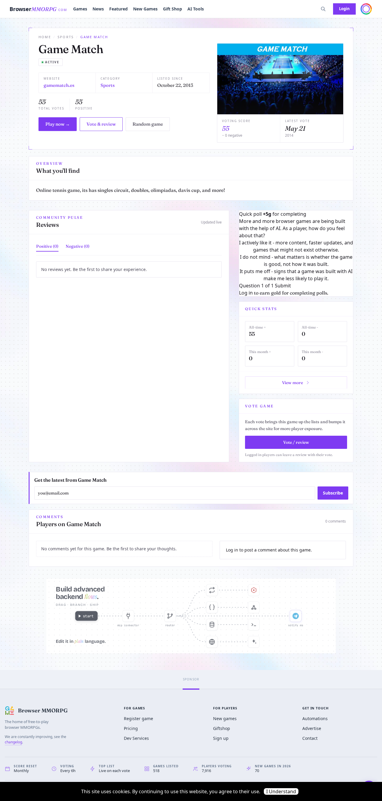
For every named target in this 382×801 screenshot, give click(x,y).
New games (225, 718)
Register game (138, 718)
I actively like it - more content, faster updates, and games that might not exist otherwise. (296, 246)
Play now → (57, 124)
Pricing (131, 728)
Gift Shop (172, 9)
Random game (148, 124)
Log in (246, 292)
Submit (283, 285)
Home (44, 37)
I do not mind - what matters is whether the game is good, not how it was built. (296, 260)
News (98, 9)
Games (80, 9)
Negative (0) (78, 246)
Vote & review (101, 124)
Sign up (221, 738)
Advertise (311, 728)
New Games (145, 9)
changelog (13, 742)
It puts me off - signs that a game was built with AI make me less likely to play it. (296, 275)
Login (344, 8)
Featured (118, 9)
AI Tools (195, 9)
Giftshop (221, 728)
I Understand (281, 791)
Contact (310, 738)
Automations (315, 718)
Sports (66, 37)
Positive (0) (47, 246)
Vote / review (296, 442)
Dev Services (136, 738)
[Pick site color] (366, 9)
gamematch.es (59, 85)
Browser (38, 9)
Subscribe (333, 493)
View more (292, 382)
